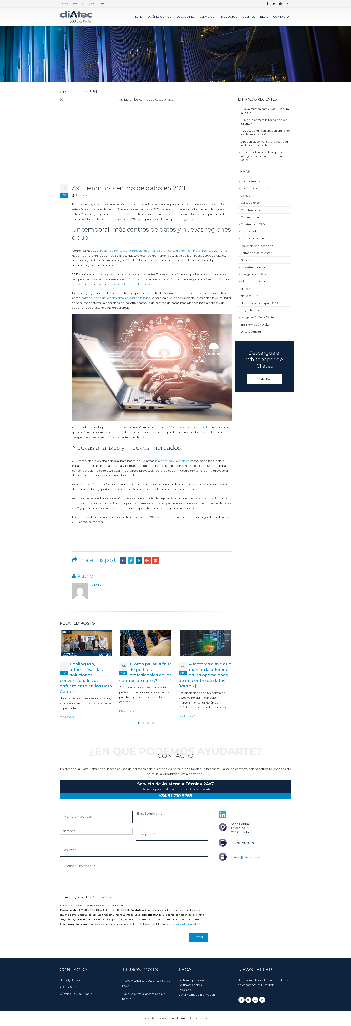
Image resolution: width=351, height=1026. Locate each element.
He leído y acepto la (90, 896)
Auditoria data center (255, 188)
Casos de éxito (250, 202)
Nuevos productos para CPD (259, 303)
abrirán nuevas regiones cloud (185, 427)
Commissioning (251, 217)
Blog (264, 16)
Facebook (123, 560)
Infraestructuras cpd (254, 267)
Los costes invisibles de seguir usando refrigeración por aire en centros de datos (265, 156)
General (246, 260)
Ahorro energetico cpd (256, 181)
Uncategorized (251, 331)
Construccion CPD (253, 224)
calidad (245, 195)
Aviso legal (185, 989)
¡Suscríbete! (268, 984)
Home (138, 16)
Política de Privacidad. (102, 896)
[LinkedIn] (287, 3)
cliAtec (84, 195)
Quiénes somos (159, 16)
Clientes (249, 16)
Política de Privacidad (187, 923)
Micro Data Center (253, 281)
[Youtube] (280, 3)
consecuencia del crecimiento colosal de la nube (116, 298)
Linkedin (262, 999)
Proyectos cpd (250, 310)
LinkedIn (139, 560)
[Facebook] (267, 3)
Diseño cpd (248, 231)
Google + (147, 560)
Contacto (281, 16)
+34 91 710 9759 (70, 3)
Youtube (255, 999)
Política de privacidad (192, 979)
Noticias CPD (249, 295)
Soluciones (185, 16)
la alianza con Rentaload (172, 461)
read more (68, 710)
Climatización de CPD (255, 210)
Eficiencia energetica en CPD (260, 245)
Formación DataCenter (256, 253)
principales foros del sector (132, 284)
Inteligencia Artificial (254, 274)
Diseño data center (253, 238)
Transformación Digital (255, 324)
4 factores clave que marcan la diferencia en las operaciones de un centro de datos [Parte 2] (145, 675)
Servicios (207, 16)
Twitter (131, 560)
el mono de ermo (175, 1017)
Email (155, 560)
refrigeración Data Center (258, 317)
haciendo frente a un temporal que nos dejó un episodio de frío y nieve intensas (156, 250)
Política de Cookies (190, 984)
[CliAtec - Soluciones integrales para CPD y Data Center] (76, 17)
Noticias (246, 288)
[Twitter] (274, 3)
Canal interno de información (197, 994)
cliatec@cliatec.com (93, 3)
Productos (228, 16)
